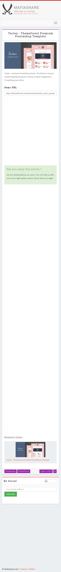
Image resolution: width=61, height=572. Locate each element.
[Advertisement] (30, 132)
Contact (23, 569)
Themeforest (23, 471)
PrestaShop (10, 471)
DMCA (32, 569)
